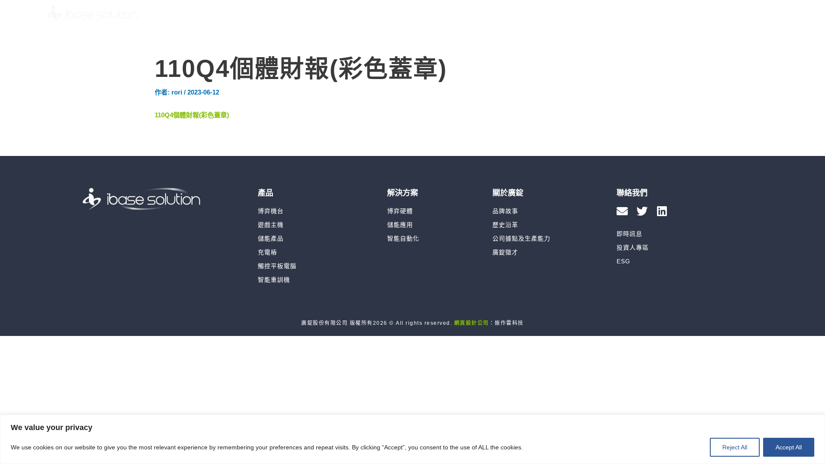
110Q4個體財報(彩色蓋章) (192, 115)
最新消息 (568, 14)
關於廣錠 (514, 14)
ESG (675, 14)
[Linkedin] (661, 211)
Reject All (734, 447)
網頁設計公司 (471, 323)
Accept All (789, 447)
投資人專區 (625, 14)
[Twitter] (642, 211)
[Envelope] (622, 211)
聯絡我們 (721, 14)
